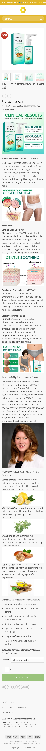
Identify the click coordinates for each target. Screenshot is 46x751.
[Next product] (4, 96)
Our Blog (39, 744)
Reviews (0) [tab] (7, 712)
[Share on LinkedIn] (27, 687)
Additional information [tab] (14, 707)
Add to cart (23, 677)
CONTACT (25, 722)
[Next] (40, 49)
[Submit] (41, 18)
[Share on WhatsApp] (4, 687)
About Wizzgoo (15, 742)
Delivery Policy (26, 744)
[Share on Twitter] (13, 687)
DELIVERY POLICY (12, 726)
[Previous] (6, 49)
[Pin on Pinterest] (23, 687)
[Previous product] (9, 96)
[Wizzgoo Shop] (23, 10)
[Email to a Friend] (18, 687)
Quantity (5, 660)
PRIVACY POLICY (11, 724)
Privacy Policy (30, 742)
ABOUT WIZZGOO (10, 722)
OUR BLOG (28, 726)
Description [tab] (8, 702)
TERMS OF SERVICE (31, 724)
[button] (4, 10)
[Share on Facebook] (9, 687)
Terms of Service (10, 744)
